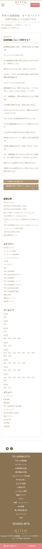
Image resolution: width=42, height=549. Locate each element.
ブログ (26, 25)
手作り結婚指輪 (9, 278)
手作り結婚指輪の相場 (11, 288)
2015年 (6, 385)
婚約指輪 (7, 403)
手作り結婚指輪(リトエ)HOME (10, 25)
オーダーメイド (9, 409)
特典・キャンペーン (21, 503)
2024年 (6, 328)
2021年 (6, 343)
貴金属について (9, 301)
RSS (21, 518)
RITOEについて (9, 248)
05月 (5, 338)
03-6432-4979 (21, 523)
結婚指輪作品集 (21, 468)
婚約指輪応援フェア (10, 235)
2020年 (6, 350)
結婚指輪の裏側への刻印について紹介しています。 (20, 187)
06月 (9, 338)
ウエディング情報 (10, 251)
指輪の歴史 (7, 295)
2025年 (6, 321)
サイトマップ (21, 514)
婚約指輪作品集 (21, 472)
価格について (8, 416)
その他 (6, 261)
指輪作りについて (10, 298)
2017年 (6, 367)
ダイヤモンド (8, 264)
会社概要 (7, 423)
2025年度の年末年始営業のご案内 (15, 206)
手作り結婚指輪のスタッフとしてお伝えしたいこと (21, 225)
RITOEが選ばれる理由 (11, 413)
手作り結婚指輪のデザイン (13, 285)
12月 (23, 363)
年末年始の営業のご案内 (12, 232)
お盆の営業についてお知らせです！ (16, 216)
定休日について (9, 202)
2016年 (6, 374)
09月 (5, 356)
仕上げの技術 (21, 483)
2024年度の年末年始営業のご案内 (15, 209)
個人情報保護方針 (21, 510)
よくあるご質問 (21, 491)
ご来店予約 (35, 5)
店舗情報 (7, 426)
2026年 (6, 314)
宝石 (5, 268)
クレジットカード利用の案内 (13, 228)
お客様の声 (7, 419)
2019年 (6, 360)
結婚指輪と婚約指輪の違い (15, 181)
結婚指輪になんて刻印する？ (10, 28)
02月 (5, 346)
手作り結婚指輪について (12, 281)
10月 (9, 356)
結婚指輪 (7, 399)
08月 (19, 338)
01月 (5, 317)
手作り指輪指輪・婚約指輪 (13, 406)
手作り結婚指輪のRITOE (21, 456)
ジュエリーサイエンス (11, 258)
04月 (19, 353)
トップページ (8, 396)
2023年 (6, 335)
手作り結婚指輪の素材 (11, 291)
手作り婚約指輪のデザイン (13, 274)
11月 (5, 324)
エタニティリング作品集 (21, 476)
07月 (14, 338)
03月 (14, 353)
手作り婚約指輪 (9, 271)
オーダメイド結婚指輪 (11, 254)
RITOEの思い (21, 480)
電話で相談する (11, 546)
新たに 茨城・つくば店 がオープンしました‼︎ (19, 213)
